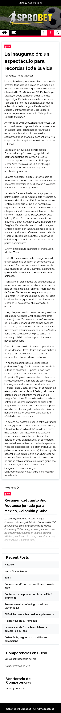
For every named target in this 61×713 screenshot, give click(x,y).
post (7, 46)
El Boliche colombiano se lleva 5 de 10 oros (29, 614)
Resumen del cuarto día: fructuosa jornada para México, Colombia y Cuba (25, 505)
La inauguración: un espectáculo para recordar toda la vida (28, 61)
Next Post (10, 487)
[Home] (4, 33)
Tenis (8, 577)
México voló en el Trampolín (21, 620)
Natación (10, 564)
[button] (44, 33)
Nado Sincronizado (16, 571)
